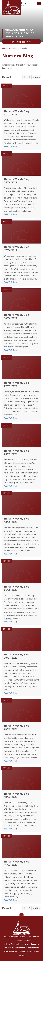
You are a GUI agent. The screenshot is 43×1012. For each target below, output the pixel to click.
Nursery (12, 48)
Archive (36, 77)
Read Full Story (10, 146)
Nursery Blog (23, 48)
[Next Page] (29, 77)
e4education (33, 944)
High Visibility (10, 951)
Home (4, 48)
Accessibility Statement (28, 947)
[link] (24, 77)
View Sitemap (9, 947)
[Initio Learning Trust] (21, 4)
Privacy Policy (24, 951)
